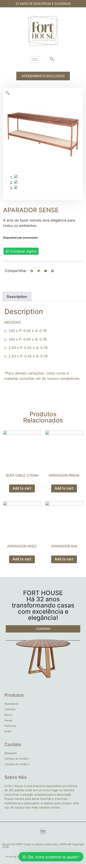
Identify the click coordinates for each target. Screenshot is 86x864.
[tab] (16, 296)
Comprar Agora (23, 251)
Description (17, 296)
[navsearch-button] (52, 59)
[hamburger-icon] (35, 59)
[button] (31, 270)
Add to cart (22, 488)
